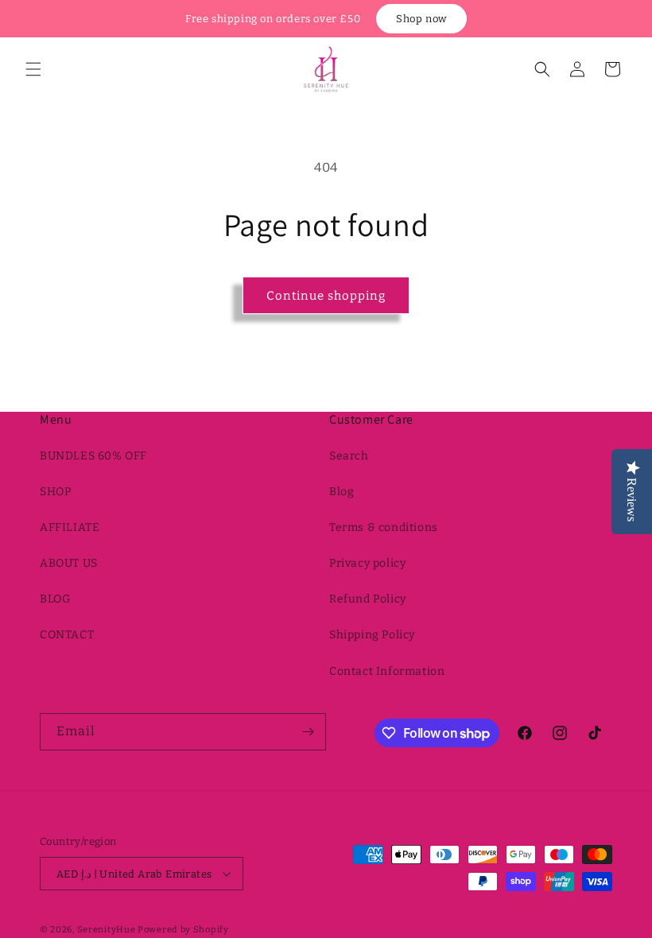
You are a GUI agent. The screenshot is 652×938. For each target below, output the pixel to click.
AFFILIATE (69, 527)
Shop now (421, 19)
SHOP (55, 491)
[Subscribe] (307, 731)
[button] (33, 69)
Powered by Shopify (183, 929)
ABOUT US (69, 563)
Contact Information (386, 671)
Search (349, 456)
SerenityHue (106, 929)
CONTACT (67, 634)
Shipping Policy (372, 634)
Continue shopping (326, 296)
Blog (341, 491)
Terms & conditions (383, 527)
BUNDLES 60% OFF (93, 456)
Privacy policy (367, 563)
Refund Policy (367, 599)
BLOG (55, 599)
